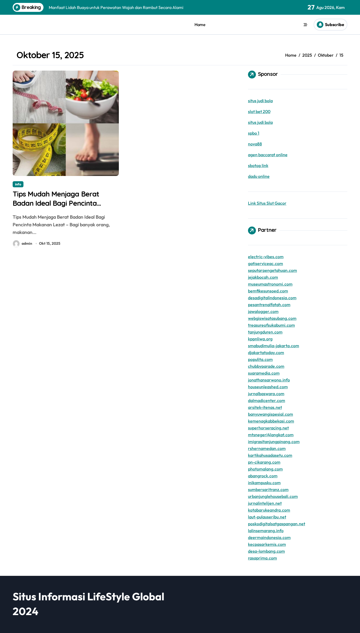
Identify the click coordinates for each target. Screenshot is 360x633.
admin (27, 243)
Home (199, 24)
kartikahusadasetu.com (270, 455)
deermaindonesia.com (269, 537)
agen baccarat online (268, 154)
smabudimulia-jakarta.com (273, 345)
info (18, 184)
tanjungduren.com (265, 332)
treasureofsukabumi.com (271, 325)
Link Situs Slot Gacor (267, 203)
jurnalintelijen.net (265, 503)
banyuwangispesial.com (270, 414)
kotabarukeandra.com (269, 510)
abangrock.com (263, 475)
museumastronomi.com (270, 284)
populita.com (260, 359)
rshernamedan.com (267, 448)
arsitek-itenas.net (265, 407)
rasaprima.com (262, 558)
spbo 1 (253, 133)
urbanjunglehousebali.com (273, 496)
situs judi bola (260, 100)
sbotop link (258, 165)
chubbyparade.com (266, 366)
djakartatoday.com (266, 352)
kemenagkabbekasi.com (271, 421)
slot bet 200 (259, 111)
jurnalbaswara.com (266, 393)
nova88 (255, 143)
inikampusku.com (264, 482)
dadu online (259, 176)
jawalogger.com (263, 311)
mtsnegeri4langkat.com (271, 434)
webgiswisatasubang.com (272, 318)
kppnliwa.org (260, 338)
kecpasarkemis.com (267, 544)
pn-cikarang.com (264, 462)
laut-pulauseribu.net (267, 516)
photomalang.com (265, 469)
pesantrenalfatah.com (269, 304)
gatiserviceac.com (265, 263)
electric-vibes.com (266, 256)
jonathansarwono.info (269, 379)
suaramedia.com (264, 373)
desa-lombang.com (266, 551)
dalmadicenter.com (266, 400)
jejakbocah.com (263, 277)
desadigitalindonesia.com (272, 297)
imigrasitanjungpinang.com (274, 441)
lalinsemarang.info (266, 530)
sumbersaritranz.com (268, 489)
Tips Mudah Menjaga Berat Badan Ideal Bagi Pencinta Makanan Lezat (56, 203)
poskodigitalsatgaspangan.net (276, 523)
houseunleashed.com (268, 386)
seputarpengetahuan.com (272, 270)
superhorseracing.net (268, 427)
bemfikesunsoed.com (268, 290)
